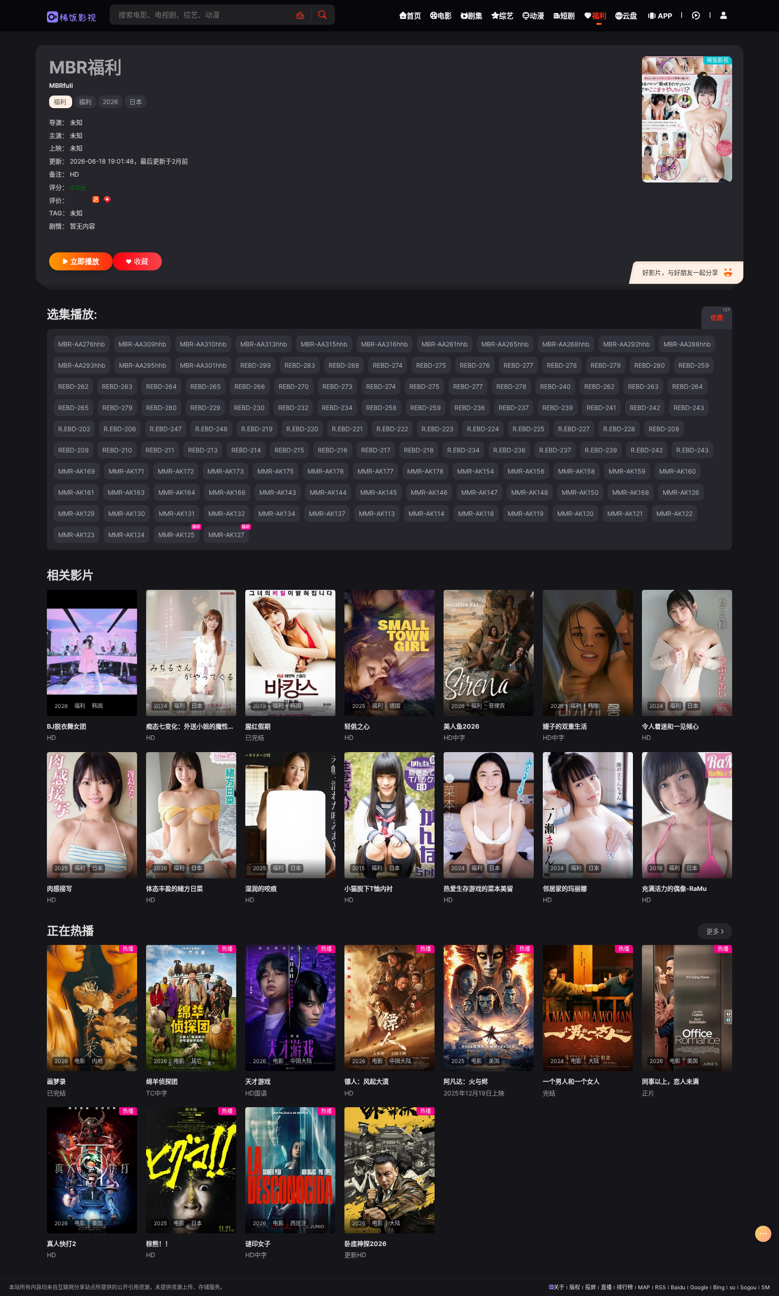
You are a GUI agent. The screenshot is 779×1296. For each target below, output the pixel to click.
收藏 (141, 261)
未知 (76, 122)
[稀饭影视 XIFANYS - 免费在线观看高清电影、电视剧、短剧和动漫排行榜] (305, 15)
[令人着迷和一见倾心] (687, 653)
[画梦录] (92, 1008)
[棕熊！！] (191, 1170)
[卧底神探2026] (389, 1170)
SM (765, 1287)
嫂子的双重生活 (565, 726)
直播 (606, 1287)
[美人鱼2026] (489, 653)
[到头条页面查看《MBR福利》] (129, 200)
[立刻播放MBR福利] (687, 119)
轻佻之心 (357, 726)
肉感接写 (59, 888)
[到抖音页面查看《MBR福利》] (84, 200)
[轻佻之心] (389, 653)
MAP (644, 1287)
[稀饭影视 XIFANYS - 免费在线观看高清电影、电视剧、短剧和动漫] (71, 16)
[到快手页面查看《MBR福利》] (95, 200)
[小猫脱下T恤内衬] (389, 815)
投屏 (590, 1287)
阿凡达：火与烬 (466, 1081)
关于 (559, 1287)
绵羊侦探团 (162, 1081)
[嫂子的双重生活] (588, 653)
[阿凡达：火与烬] (489, 1008)
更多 (712, 931)
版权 (574, 1287)
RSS (660, 1287)
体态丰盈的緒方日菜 (174, 888)
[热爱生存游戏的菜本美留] (489, 815)
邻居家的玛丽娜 (565, 888)
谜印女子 (257, 1243)
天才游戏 (257, 1081)
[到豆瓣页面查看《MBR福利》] (73, 200)
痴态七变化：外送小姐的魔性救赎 (191, 726)
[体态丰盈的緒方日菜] (191, 815)
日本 (135, 101)
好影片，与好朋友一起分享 (680, 272)
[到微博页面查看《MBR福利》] (118, 200)
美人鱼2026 (461, 726)
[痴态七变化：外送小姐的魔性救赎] (191, 653)
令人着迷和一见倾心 (670, 726)
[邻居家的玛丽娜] (588, 815)
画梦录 (56, 1081)
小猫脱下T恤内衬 (368, 888)
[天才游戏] (290, 1008)
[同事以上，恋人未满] (687, 1008)
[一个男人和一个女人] (588, 1008)
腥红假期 (257, 726)
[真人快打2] (92, 1170)
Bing (718, 1287)
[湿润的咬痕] (290, 815)
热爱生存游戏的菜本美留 (478, 888)
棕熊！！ (158, 1243)
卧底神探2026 (365, 1243)
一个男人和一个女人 (571, 1081)
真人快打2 (61, 1243)
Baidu (678, 1287)
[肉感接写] (92, 815)
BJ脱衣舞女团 (66, 726)
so (732, 1287)
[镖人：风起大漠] (389, 1008)
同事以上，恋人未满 (670, 1081)
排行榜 (625, 1287)
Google (699, 1287)
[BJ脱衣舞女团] (92, 653)
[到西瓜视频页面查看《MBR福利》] (107, 200)
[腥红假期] (290, 653)
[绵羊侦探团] (191, 1008)
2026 (110, 101)
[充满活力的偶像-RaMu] (687, 815)
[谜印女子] (290, 1170)
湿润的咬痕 (261, 888)
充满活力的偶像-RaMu (674, 888)
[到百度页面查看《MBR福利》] (140, 200)
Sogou (748, 1287)
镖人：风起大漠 (366, 1081)
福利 (85, 101)
